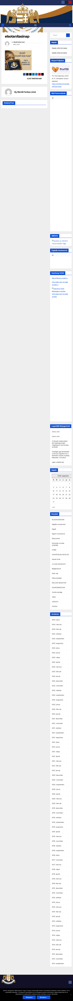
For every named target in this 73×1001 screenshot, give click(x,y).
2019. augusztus (57, 827)
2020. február (57, 803)
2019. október (57, 817)
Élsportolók (56, 538)
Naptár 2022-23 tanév (59, 53)
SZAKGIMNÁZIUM (58, 587)
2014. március (57, 940)
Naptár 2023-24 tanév (59, 48)
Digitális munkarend (58, 524)
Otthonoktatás (57, 578)
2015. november (57, 893)
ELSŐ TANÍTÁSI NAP (34, 79)
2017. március (56, 865)
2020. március (57, 799)
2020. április (56, 794)
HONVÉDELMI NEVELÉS (60, 554)
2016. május (56, 869)
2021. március (56, 761)
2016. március (56, 879)
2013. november (57, 959)
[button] (67, 25)
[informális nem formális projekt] (61, 354)
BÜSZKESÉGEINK (58, 520)
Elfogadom (29, 997)
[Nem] (71, 995)
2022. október (57, 690)
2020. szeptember (58, 784)
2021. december (57, 719)
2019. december (57, 808)
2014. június (56, 930)
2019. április (56, 832)
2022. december (57, 681)
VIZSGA (54, 606)
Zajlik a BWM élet (58, 462)
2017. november (57, 860)
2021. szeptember (58, 733)
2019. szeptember (58, 822)
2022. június (56, 704)
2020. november (57, 780)
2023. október (57, 634)
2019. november (57, 813)
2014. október (57, 921)
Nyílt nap (55, 573)
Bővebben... (43, 997)
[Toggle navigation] (35, 25)
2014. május (56, 935)
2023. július (56, 648)
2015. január (56, 916)
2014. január (56, 949)
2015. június (56, 902)
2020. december (57, 775)
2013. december (57, 954)
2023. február (56, 671)
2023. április (56, 662)
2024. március (57, 624)
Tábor (54, 597)
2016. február (56, 883)
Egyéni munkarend (58, 534)
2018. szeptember (58, 850)
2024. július (56, 620)
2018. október (57, 846)
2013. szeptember (58, 963)
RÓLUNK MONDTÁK (59, 583)
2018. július (55, 855)
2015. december (57, 888)
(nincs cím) (56, 432)
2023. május (56, 657)
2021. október (56, 728)
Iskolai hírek (56, 559)
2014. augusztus (57, 926)
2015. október (56, 897)
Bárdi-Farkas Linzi (19, 42)
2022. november (57, 686)
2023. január (56, 676)
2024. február (57, 629)
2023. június (56, 653)
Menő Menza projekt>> (60, 278)
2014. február (56, 945)
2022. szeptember (58, 695)
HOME (54, 550)
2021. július (55, 742)
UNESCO (55, 602)
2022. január (56, 714)
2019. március (57, 836)
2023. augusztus (57, 643)
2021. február (56, 766)
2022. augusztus (57, 700)
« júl (53, 507)
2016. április (56, 874)
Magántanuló (56, 569)
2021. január (56, 770)
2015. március (56, 907)
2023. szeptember (58, 638)
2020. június (56, 789)
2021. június (56, 747)
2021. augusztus (57, 737)
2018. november (57, 841)
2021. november (57, 723)
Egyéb (54, 529)
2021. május (56, 752)
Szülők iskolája (57, 592)
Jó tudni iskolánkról (59, 564)
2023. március (57, 667)
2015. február (56, 912)
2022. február (56, 709)
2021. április (56, 756)
